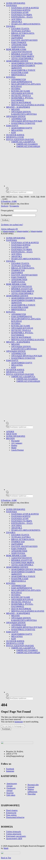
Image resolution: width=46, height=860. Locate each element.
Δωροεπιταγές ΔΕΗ (14, 838)
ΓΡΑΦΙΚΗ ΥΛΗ (18, 35)
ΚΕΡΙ (13, 132)
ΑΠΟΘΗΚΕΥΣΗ (18, 79)
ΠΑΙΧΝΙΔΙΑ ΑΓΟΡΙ (19, 12)
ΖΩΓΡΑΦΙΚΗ (17, 38)
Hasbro (14, 445)
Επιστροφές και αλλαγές (16, 836)
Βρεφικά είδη (33, 785)
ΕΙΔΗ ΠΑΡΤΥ (12, 126)
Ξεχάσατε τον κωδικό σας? (12, 225)
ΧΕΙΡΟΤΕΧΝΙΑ (18, 47)
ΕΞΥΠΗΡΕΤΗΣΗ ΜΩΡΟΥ (22, 56)
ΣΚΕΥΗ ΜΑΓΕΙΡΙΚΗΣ (21, 102)
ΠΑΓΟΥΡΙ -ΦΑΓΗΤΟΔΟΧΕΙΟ (24, 40)
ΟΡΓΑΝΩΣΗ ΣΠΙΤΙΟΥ (16, 116)
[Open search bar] (7, 189)
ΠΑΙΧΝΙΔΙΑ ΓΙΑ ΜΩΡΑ (21, 15)
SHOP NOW (11, 434)
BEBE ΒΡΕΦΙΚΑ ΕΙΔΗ (16, 49)
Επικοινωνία (11, 813)
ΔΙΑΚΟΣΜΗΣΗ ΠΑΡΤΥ (21, 128)
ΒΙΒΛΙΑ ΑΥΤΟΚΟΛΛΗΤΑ (22, 33)
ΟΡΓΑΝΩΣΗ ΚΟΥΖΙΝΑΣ (22, 93)
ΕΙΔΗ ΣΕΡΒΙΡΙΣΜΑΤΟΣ (21, 82)
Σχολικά (31, 787)
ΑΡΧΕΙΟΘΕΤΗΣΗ (19, 45)
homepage (19, 722)
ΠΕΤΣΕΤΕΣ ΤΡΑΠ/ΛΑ (21, 95)
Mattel (13, 448)
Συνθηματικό (6, 215)
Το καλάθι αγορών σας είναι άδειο (15, 204)
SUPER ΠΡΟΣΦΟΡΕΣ (15, 3)
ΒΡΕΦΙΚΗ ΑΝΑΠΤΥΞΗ (21, 54)
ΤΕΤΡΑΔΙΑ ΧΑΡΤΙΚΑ (21, 31)
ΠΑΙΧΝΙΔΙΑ (11, 5)
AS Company (16, 443)
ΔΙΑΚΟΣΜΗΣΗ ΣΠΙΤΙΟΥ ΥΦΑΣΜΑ (26, 63)
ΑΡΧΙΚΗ (10, 431)
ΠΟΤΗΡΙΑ (15, 89)
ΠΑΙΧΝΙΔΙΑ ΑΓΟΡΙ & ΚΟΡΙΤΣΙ (25, 8)
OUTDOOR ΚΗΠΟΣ (15, 135)
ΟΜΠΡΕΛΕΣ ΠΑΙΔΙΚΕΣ (27, 144)
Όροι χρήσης (11, 815)
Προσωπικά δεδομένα (15, 817)
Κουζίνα (10, 793)
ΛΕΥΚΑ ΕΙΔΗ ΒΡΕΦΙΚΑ (22, 59)
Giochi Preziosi (17, 450)
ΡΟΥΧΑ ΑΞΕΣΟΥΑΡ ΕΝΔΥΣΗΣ (20, 139)
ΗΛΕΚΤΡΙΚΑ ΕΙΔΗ (19, 72)
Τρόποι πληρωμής (13, 831)
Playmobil (15, 441)
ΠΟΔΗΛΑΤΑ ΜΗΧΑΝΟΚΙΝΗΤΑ (25, 24)
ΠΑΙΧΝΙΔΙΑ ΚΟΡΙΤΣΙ (20, 10)
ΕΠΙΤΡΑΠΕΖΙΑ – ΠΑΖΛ (22, 17)
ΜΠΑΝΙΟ (15, 109)
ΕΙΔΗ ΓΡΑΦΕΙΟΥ (18, 42)
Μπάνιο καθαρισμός (32, 790)
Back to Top (6, 858)
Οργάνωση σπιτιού (11, 789)
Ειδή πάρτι (11, 795)
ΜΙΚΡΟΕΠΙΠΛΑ (18, 75)
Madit (6, 848)
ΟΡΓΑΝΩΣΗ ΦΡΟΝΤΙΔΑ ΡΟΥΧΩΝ (26, 121)
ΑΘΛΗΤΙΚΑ (16, 22)
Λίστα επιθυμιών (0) (9, 229)
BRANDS (10, 438)
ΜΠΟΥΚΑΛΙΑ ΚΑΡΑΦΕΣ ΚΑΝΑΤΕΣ (27, 105)
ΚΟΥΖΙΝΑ (10, 77)
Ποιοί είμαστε (12, 810)
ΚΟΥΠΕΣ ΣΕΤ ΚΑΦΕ (20, 91)
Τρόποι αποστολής (13, 834)
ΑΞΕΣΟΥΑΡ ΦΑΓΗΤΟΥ (21, 52)
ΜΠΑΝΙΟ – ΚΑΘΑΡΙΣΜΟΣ (18, 107)
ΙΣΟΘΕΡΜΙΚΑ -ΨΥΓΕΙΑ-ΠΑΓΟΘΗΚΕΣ (22, 99)
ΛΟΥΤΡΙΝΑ (16, 19)
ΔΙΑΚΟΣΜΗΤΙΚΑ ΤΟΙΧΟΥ (23, 70)
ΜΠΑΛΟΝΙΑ (17, 130)
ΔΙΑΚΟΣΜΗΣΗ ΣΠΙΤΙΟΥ (17, 61)
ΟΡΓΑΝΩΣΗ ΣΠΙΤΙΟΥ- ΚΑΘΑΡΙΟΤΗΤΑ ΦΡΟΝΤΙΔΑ (24, 113)
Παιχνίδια (32, 794)
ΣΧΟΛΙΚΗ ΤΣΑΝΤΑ (20, 28)
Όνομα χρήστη (7, 210)
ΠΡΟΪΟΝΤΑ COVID (15, 137)
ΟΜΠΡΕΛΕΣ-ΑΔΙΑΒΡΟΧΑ (23, 142)
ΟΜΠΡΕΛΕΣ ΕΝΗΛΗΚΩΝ (28, 146)
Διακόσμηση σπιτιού (12, 784)
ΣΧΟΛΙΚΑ (10, 26)
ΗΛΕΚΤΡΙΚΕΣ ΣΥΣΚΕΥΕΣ (23, 123)
